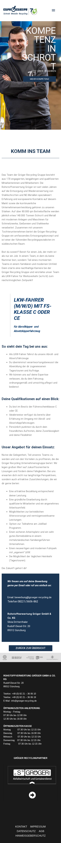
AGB (41, 831)
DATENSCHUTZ (26, 831)
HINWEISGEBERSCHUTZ (30, 835)
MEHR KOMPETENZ (39, 79)
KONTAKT (21, 826)
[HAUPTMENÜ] (53, 10)
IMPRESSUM (38, 826)
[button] (30, 648)
